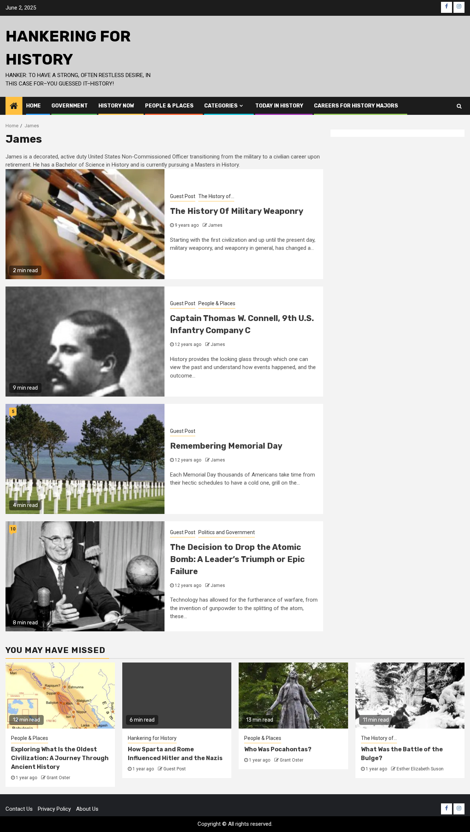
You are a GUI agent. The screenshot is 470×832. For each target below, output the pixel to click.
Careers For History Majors (356, 106)
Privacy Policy (54, 809)
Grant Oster (58, 777)
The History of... (216, 196)
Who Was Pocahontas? (277, 749)
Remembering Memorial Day (226, 446)
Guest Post (182, 196)
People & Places (169, 106)
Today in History (279, 106)
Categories (221, 106)
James (215, 225)
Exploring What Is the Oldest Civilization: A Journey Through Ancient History (60, 758)
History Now (116, 106)
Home (33, 106)
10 (12, 529)
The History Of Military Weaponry (236, 211)
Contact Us (19, 809)
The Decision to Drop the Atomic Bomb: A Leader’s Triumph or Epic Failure (237, 559)
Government (69, 106)
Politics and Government (226, 532)
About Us (87, 809)
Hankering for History (152, 738)
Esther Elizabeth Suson (420, 768)
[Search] (459, 106)
